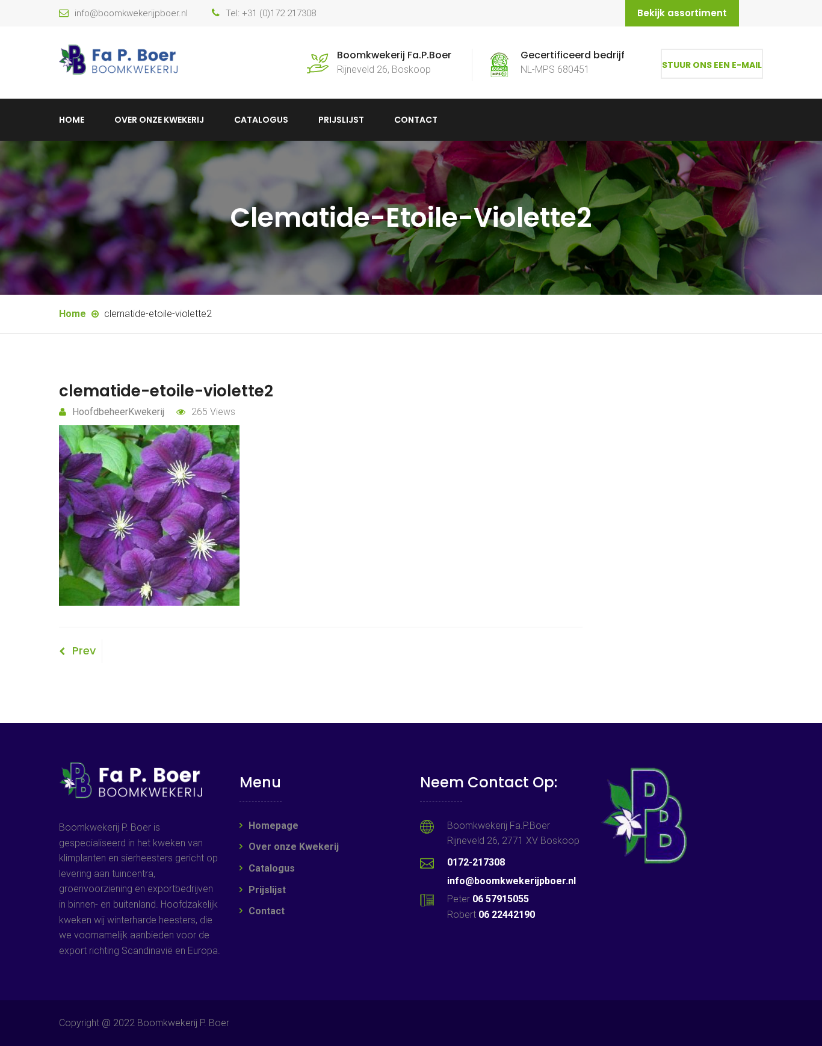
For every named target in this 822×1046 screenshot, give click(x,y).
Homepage (273, 825)
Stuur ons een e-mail (712, 65)
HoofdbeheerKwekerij (118, 411)
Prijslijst (341, 120)
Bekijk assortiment (682, 13)
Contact (415, 120)
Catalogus (261, 120)
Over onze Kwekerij (159, 120)
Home (71, 120)
